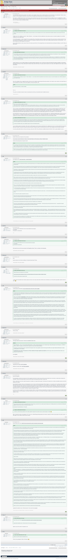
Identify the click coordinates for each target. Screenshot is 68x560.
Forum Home (6, 558)
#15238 (66, 420)
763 (14, 547)
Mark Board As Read (15, 558)
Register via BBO (56, 3)
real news (25, 364)
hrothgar (4, 71)
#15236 (66, 373)
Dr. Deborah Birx (23, 296)
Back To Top (2, 558)
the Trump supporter (25, 366)
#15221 (66, 12)
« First (6, 547)
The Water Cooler (13, 6)
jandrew (3, 267)
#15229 (66, 237)
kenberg (4, 225)
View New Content (63, 6)
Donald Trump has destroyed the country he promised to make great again (32, 423)
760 (9, 547)
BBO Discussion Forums (4, 6)
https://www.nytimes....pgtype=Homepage (26, 159)
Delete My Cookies (10, 558)
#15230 (66, 255)
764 (16, 547)
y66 (3, 156)
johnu (3, 531)
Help (65, 3)
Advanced (67, 5)
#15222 (66, 27)
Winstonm (4, 237)
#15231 (66, 267)
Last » (20, 547)
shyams (3, 27)
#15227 (66, 156)
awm (3, 12)
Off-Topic (9, 6)
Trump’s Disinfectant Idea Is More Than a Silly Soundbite (31, 288)
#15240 (66, 531)
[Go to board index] (7, 2)
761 (11, 547)
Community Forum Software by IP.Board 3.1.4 (61, 558)
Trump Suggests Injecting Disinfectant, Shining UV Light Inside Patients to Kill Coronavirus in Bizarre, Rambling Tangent (30, 274)
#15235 (66, 361)
